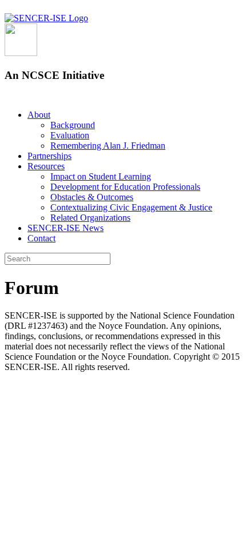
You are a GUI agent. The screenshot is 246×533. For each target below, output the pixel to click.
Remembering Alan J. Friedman (107, 145)
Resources (46, 166)
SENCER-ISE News (65, 228)
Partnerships (49, 156)
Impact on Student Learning (100, 176)
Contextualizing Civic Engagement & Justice (131, 207)
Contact (41, 238)
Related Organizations (90, 217)
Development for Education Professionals (125, 187)
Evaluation (69, 135)
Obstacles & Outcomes (91, 197)
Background (72, 125)
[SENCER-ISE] (46, 18)
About (38, 115)
